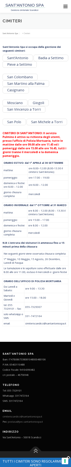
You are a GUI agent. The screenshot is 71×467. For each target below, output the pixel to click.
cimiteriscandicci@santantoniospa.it (22, 416)
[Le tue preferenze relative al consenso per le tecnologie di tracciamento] (65, 461)
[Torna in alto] (35, 451)
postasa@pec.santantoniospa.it (25, 421)
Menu (65, 6)
